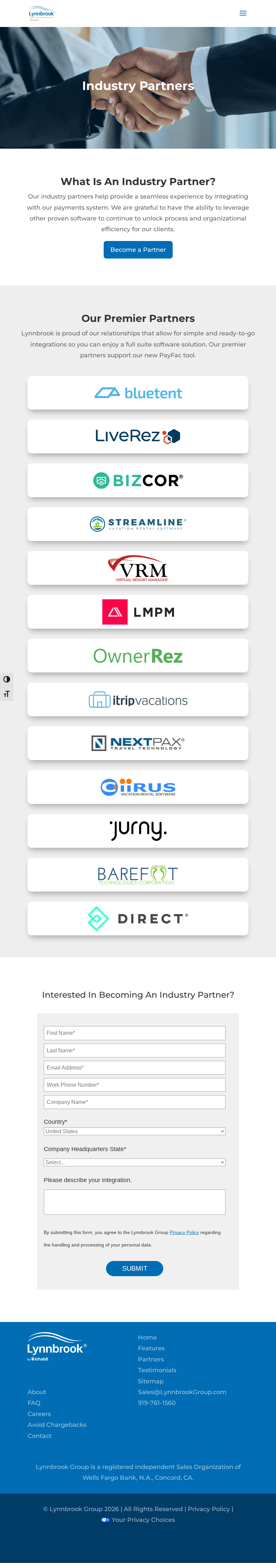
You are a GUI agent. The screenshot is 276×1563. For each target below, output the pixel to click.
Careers (39, 1414)
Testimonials (157, 1370)
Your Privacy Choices (142, 1520)
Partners (151, 1359)
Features (151, 1348)
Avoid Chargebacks (57, 1425)
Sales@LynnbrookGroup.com (182, 1392)
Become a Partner (138, 249)
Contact (39, 1436)
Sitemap (151, 1381)
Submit (134, 1268)
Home (147, 1337)
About (37, 1392)
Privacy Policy (184, 1232)
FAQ (34, 1403)
